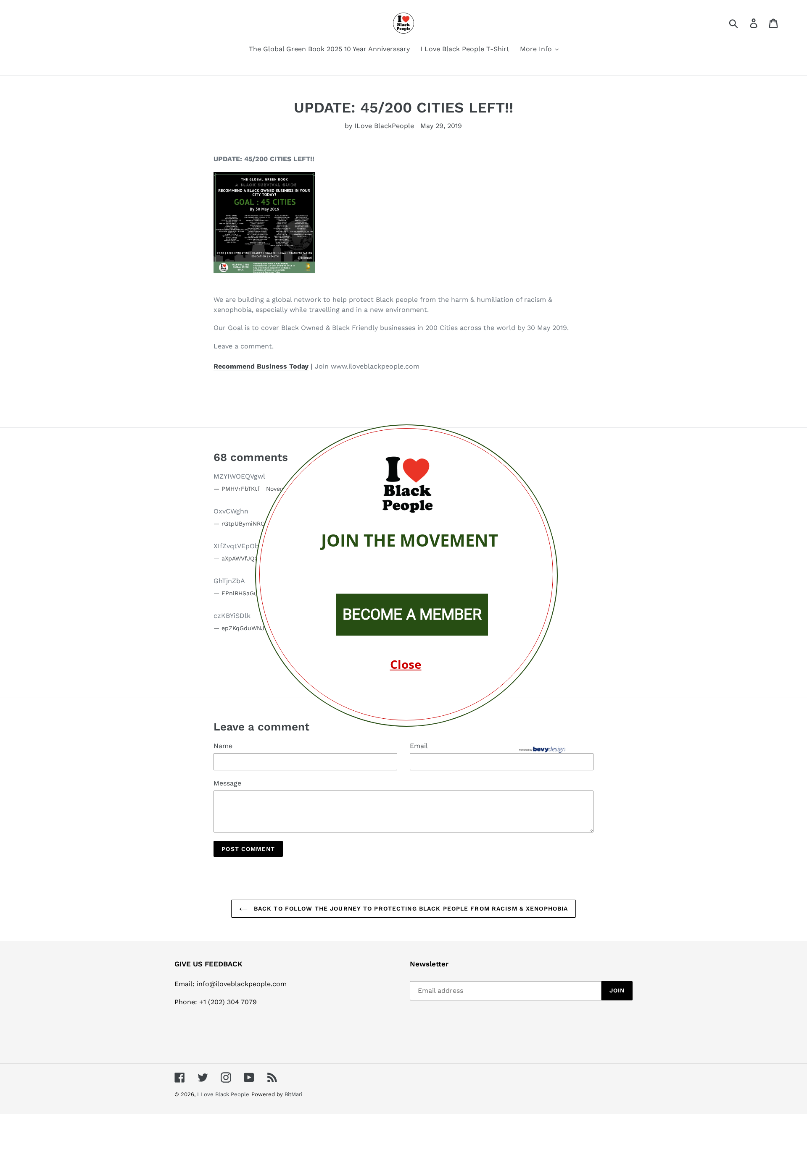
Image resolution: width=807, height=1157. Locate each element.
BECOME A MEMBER (412, 614)
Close (406, 664)
